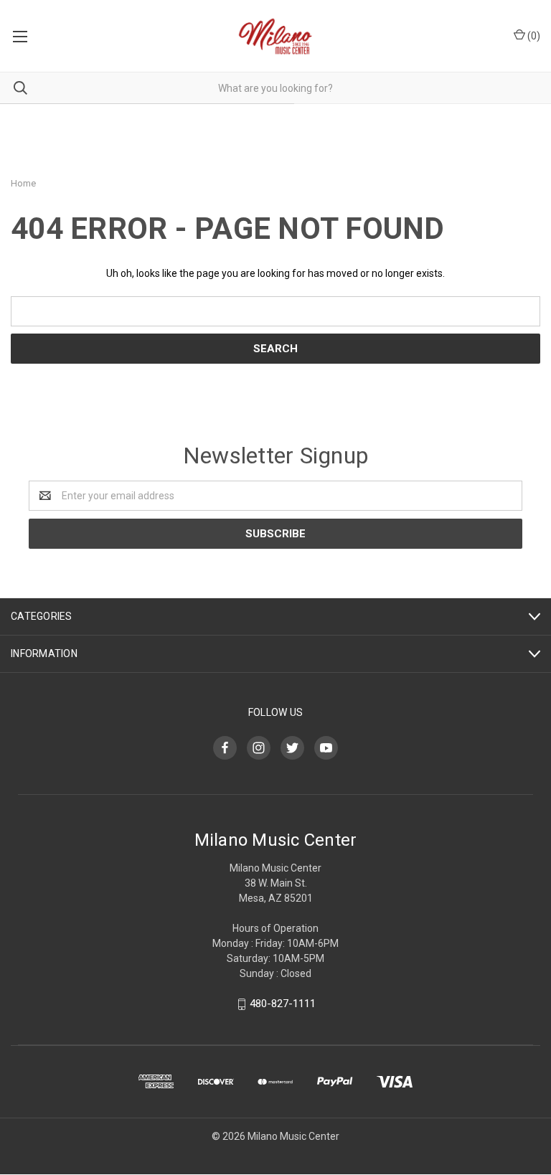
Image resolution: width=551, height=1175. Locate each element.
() (532, 36)
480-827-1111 (283, 1003)
